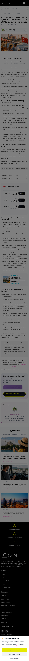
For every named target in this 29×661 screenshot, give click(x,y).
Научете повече (20, 645)
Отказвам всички (14, 654)
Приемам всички (14, 650)
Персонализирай (14, 658)
